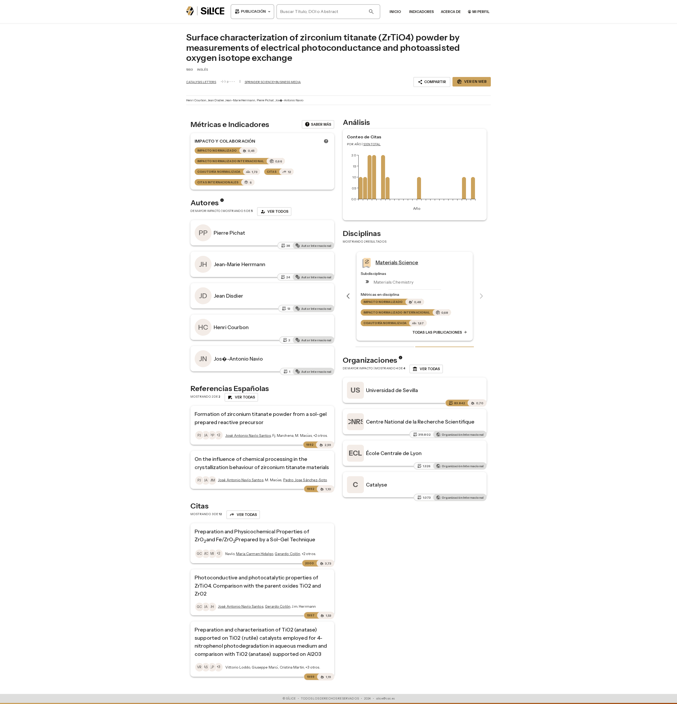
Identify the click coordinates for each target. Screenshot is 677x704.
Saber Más (318, 124)
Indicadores (421, 12)
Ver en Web (472, 82)
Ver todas (426, 369)
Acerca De (451, 12)
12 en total (372, 144)
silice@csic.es (385, 698)
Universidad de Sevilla (392, 390)
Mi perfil (479, 11)
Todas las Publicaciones (439, 332)
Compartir (432, 82)
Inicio (395, 12)
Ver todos (274, 211)
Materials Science (397, 262)
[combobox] (252, 11)
